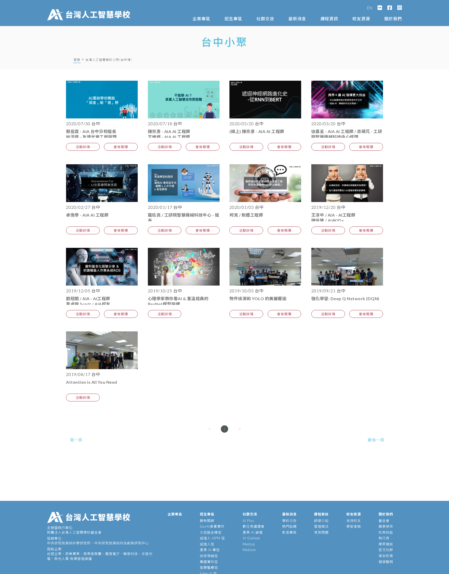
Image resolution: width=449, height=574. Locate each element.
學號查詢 (353, 526)
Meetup (249, 544)
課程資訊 (329, 18)
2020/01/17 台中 (165, 207)
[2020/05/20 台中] (265, 99)
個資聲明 (386, 562)
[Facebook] (389, 7)
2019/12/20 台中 (328, 207)
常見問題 (321, 532)
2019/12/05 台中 (83, 290)
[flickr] (380, 7)
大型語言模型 (211, 532)
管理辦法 (321, 526)
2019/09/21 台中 (328, 290)
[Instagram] (399, 7)
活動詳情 (83, 147)
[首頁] (90, 9)
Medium (249, 550)
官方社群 (386, 550)
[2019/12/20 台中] (347, 183)
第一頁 (76, 439)
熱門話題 (289, 526)
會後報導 (121, 147)
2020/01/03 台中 (246, 207)
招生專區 (233, 18)
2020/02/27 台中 (83, 207)
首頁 (77, 60)
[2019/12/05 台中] (102, 267)
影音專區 (289, 532)
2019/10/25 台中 (165, 290)
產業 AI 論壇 (253, 532)
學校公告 (289, 521)
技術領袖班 (209, 556)
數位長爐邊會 (254, 526)
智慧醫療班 (209, 567)
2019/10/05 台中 (246, 290)
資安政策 (386, 556)
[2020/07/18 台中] (184, 99)
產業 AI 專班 (210, 550)
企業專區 (201, 18)
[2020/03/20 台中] (347, 99)
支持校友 (353, 521)
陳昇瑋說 (386, 544)
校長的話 (386, 532)
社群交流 (265, 18)
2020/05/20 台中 (246, 123)
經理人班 (207, 544)
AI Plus (248, 521)
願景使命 (386, 526)
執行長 (384, 538)
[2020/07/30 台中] (102, 99)
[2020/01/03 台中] (265, 183)
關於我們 (393, 18)
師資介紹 (321, 521)
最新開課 (207, 521)
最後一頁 (376, 439)
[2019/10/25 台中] (184, 267)
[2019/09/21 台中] (347, 267)
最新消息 (297, 18)
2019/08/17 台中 (83, 374)
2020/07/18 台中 (165, 123)
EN (369, 7)
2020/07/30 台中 (83, 123)
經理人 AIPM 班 (212, 538)
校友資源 (361, 18)
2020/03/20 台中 (328, 123)
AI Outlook (251, 538)
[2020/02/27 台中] (102, 183)
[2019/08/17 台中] (102, 350)
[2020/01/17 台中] (184, 183)
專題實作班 (209, 562)
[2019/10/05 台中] (265, 267)
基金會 (384, 521)
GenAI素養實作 (212, 526)
